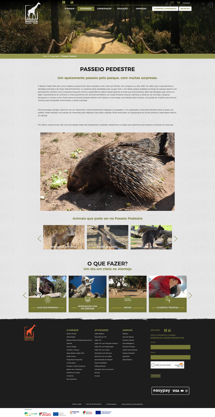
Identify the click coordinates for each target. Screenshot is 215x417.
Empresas (141, 9)
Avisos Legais (76, 404)
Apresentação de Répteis (104, 359)
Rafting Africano (100, 366)
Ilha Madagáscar (128, 343)
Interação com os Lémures (104, 369)
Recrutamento (72, 379)
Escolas (97, 372)
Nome (153, 342)
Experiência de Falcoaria (103, 353)
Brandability (138, 404)
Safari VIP (98, 340)
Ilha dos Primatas (129, 347)
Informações (71, 337)
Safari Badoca (99, 334)
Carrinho (178, 2)
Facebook (63, 2)
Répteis (125, 334)
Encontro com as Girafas (103, 356)
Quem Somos (71, 334)
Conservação (104, 9)
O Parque (70, 9)
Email (153, 352)
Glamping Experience (165, 9)
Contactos (70, 376)
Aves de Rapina (128, 337)
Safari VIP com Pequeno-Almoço (106, 343)
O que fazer (54, 56)
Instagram (72, 2)
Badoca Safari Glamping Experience (79, 340)
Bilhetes (185, 9)
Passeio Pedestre (129, 353)
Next (175, 239)
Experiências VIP (100, 337)
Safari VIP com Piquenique (104, 347)
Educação (122, 9)
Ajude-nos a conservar (74, 369)
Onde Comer (71, 356)
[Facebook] (165, 330)
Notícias (69, 343)
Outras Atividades (101, 363)
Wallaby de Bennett (151, 247)
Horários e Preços (73, 350)
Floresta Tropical (128, 340)
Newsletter (172, 2)
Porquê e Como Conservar (76, 366)
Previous (39, 239)
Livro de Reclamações (93, 404)
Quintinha (126, 356)
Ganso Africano (107, 247)
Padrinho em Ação (73, 372)
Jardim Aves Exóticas (130, 350)
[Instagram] (169, 330)
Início (45, 56)
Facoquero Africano (63, 247)
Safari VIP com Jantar (102, 350)
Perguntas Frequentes (74, 359)
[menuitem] (69, 8)
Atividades (85, 9)
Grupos (97, 376)
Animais (127, 330)
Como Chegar (71, 347)
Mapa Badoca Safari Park (75, 353)
